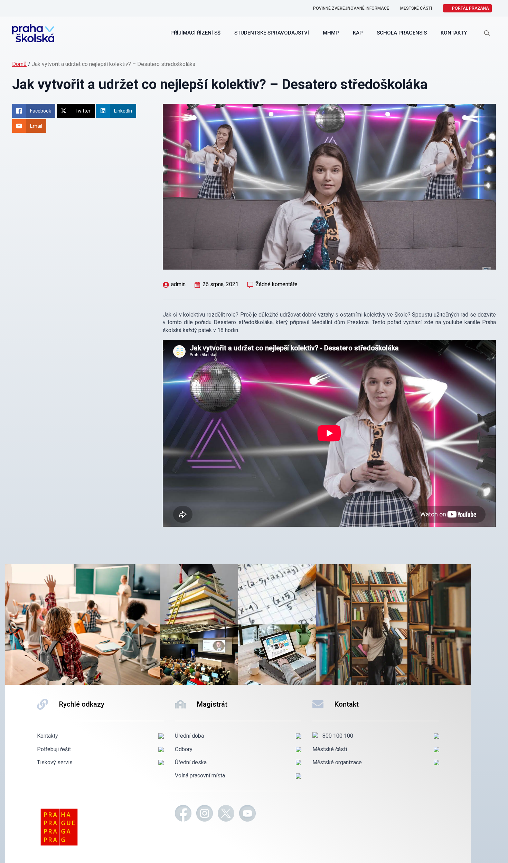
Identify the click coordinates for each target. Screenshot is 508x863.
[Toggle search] (487, 33)
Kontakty (454, 33)
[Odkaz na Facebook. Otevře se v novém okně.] (183, 814)
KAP (358, 33)
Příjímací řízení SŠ (195, 33)
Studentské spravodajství (271, 33)
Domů (19, 64)
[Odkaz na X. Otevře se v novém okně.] (226, 814)
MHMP (331, 33)
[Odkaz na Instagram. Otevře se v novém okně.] (204, 814)
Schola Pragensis (402, 33)
